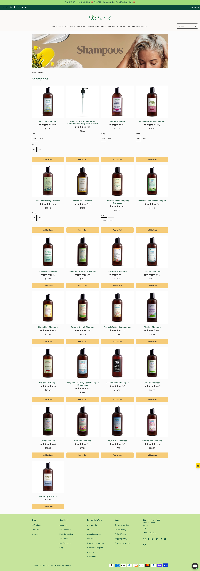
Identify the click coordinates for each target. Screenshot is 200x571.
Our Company (64, 530)
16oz (35, 139)
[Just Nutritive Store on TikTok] (18, 8)
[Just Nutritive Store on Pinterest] (14, 8)
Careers (90, 552)
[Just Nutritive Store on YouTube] (26, 8)
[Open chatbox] (195, 566)
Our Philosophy (65, 543)
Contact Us (92, 525)
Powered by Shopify (63, 565)
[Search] (195, 26)
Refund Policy (120, 534)
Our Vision (63, 539)
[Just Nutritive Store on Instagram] (10, 8)
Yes (40, 149)
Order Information (94, 534)
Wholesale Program (95, 548)
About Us (63, 525)
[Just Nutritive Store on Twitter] (22, 8)
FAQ (89, 530)
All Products (36, 525)
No (34, 149)
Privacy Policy (120, 530)
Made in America (66, 534)
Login (196, 7)
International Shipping (95, 543)
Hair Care (35, 530)
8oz (41, 139)
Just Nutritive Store (46, 565)
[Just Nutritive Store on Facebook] (7, 8)
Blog (61, 548)
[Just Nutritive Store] (100, 17)
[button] (57, 26)
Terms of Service (122, 525)
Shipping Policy (121, 539)
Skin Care (35, 534)
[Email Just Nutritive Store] (3, 8)
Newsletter (91, 557)
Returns (90, 539)
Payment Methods (122, 543)
